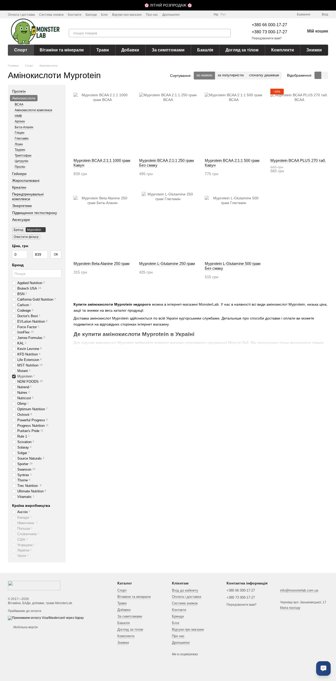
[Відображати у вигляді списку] (324, 75)
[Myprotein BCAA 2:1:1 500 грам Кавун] (233, 121)
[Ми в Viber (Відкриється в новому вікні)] (206, 14)
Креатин (19, 187)
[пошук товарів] (226, 33)
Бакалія (205, 50)
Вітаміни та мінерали (62, 50)
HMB (18, 116)
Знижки (314, 50)
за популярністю (231, 75)
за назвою (204, 75)
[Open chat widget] (323, 668)
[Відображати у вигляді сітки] (317, 75)
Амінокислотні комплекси (33, 110)
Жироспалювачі (25, 180)
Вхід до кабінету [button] (185, 590)
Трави (102, 50)
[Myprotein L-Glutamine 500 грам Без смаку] (233, 224)
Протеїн (19, 91)
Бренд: (19, 230)
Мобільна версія (25, 627)
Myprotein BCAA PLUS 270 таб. (298, 160)
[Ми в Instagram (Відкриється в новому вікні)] (187, 14)
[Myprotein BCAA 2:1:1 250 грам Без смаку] (168, 121)
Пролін (20, 167)
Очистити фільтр (26, 237)
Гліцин (19, 133)
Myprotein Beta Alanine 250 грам (101, 263)
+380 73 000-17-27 (269, 32)
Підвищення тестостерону (34, 213)
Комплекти (282, 50)
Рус (223, 14)
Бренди (91, 15)
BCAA (19, 105)
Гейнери (19, 174)
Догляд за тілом (242, 50)
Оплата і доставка (21, 15)
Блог (104, 15)
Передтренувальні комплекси (28, 196)
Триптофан (23, 155)
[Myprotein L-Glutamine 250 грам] (168, 224)
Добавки (130, 50)
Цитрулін (21, 161)
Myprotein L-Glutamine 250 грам (167, 263)
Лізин (19, 144)
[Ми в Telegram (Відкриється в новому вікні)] (200, 14)
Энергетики (22, 206)
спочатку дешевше (264, 75)
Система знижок (51, 15)
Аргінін (20, 121)
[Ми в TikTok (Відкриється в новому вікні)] (193, 14)
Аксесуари (21, 219)
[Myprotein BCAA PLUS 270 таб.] (299, 121)
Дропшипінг (171, 15)
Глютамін (22, 138)
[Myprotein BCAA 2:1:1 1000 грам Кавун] (102, 121)
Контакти (74, 15)
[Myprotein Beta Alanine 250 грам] (102, 224)
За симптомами (168, 50)
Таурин (20, 150)
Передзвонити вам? (267, 38)
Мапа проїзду (290, 608)
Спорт (20, 50)
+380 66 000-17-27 (269, 25)
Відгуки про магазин (127, 15)
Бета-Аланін (24, 127)
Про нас (152, 15)
